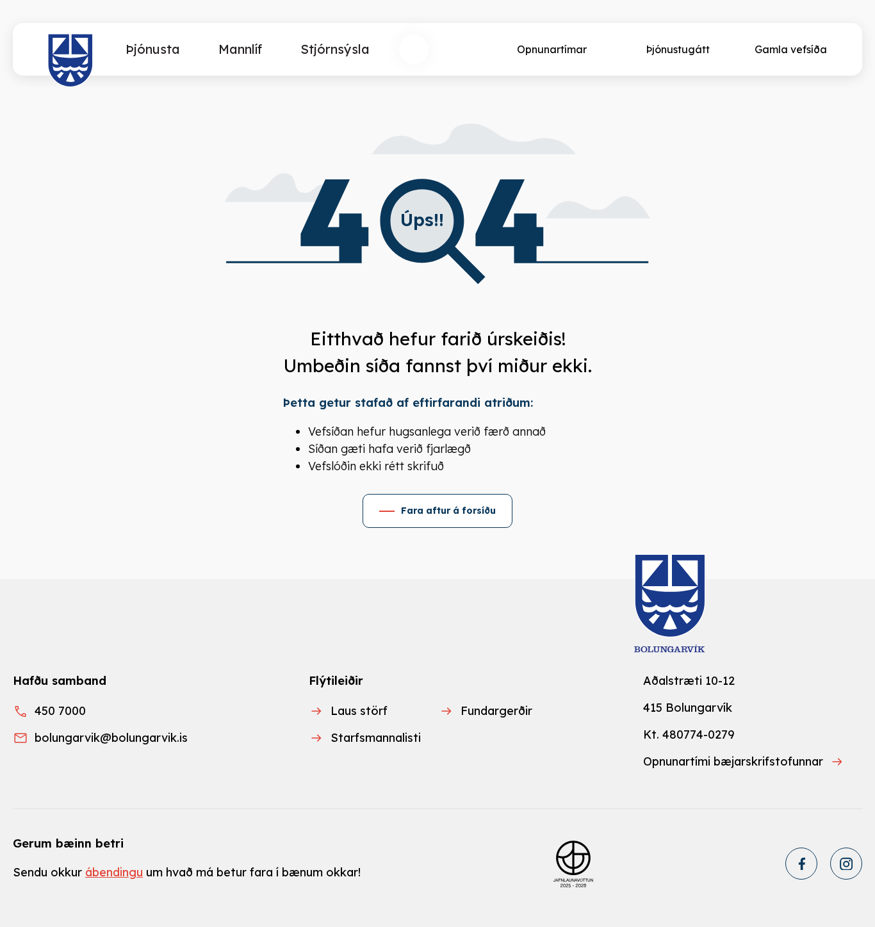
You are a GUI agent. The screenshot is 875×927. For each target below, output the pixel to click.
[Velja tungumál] (461, 49)
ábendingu (114, 872)
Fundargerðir (496, 710)
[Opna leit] (414, 49)
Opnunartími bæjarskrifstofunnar (733, 761)
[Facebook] (801, 864)
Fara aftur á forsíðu (448, 510)
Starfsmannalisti (376, 737)
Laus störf (359, 710)
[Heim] (71, 61)
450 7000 (60, 710)
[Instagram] (846, 864)
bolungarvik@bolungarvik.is (111, 737)
